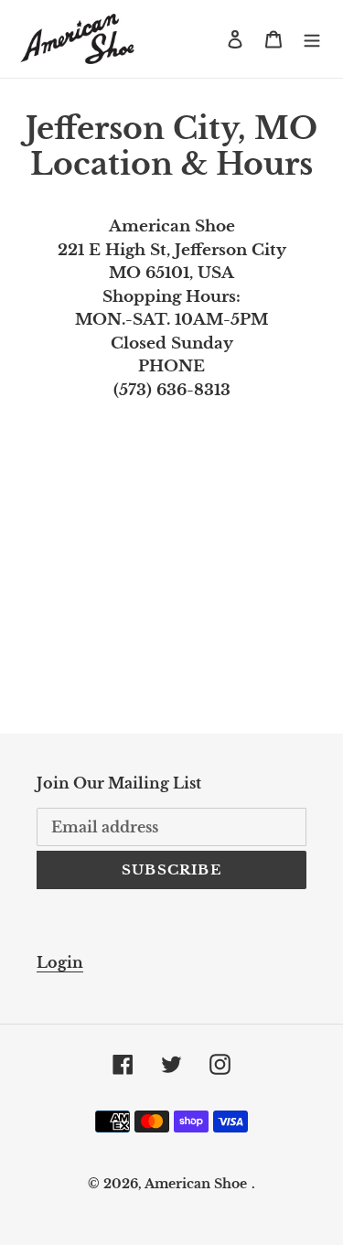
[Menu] (312, 39)
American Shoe (196, 1183)
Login (60, 962)
